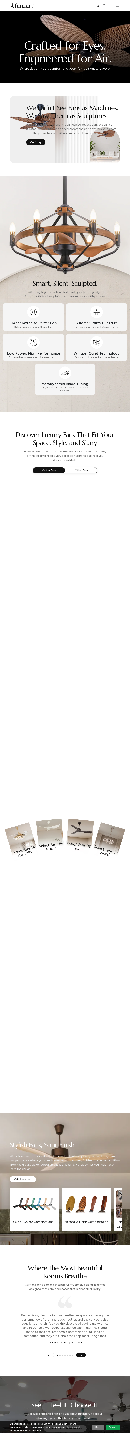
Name (34, 699)
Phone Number (39, 712)
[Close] (102, 668)
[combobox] (65, 744)
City (33, 724)
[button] (65, 755)
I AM (33, 736)
